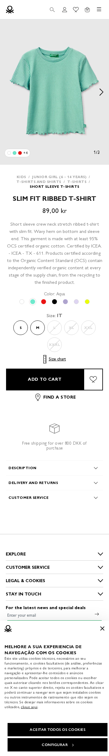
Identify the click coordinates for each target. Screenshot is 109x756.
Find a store (59, 397)
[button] (54, 92)
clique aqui (29, 707)
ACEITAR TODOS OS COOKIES (57, 730)
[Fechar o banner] (102, 628)
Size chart (57, 359)
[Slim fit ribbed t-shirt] (9, 153)
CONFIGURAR (55, 745)
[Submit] (97, 614)
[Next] (101, 92)
